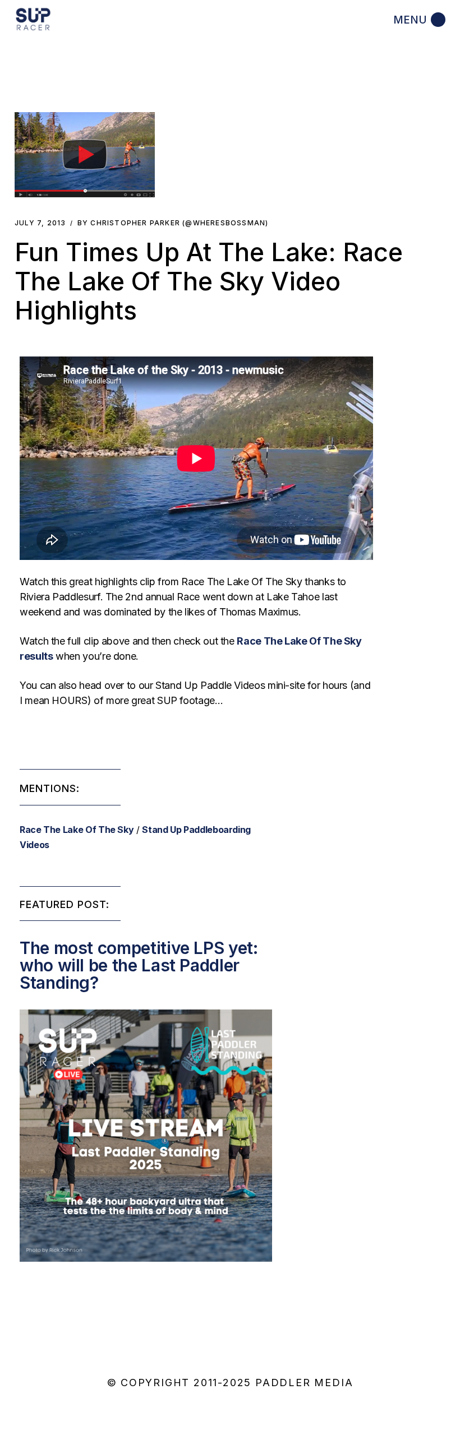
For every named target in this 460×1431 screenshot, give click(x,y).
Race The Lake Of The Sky (77, 829)
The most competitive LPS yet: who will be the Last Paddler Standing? (139, 965)
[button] (85, 154)
